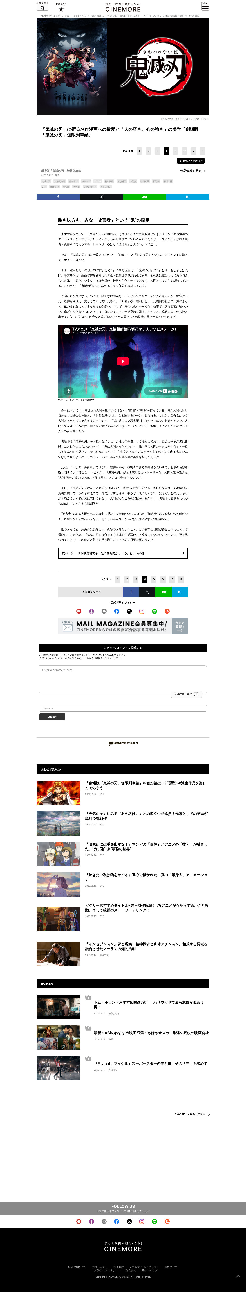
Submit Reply (183, 694)
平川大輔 (168, 181)
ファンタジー (90, 187)
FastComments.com (125, 742)
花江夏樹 (109, 181)
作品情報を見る (191, 170)
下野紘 (133, 181)
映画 (67, 16)
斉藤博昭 (113, 1069)
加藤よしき (114, 1013)
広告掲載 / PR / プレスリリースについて (153, 1267)
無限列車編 (59, 181)
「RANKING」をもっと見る (189, 1114)
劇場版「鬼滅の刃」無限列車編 (87, 16)
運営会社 (131, 1270)
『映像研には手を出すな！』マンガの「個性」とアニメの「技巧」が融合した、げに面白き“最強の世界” (146, 846)
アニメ (97, 181)
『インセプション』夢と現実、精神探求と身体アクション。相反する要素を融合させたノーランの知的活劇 (146, 946)
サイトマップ (150, 1270)
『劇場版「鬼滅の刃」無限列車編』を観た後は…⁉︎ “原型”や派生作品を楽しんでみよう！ (145, 785)
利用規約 (44, 654)
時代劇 (76, 187)
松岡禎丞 (144, 181)
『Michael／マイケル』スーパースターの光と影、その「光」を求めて (150, 1063)
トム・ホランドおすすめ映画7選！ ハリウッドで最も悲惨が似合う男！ (149, 1004)
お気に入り (61, 7)
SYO (57, 175)
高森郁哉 (104, 955)
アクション (105, 187)
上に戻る (238, 1276)
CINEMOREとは (77, 1267)
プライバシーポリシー (107, 1270)
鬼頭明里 (121, 181)
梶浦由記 (54, 187)
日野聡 (156, 181)
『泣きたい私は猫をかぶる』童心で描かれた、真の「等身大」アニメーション (146, 877)
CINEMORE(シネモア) (50, 16)
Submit (52, 717)
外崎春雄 (73, 181)
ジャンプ (86, 181)
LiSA (44, 187)
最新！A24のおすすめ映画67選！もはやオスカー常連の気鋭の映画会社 (151, 1033)
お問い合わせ (100, 1267)
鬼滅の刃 (46, 181)
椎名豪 (66, 187)
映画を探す (42, 6)
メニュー (205, 6)
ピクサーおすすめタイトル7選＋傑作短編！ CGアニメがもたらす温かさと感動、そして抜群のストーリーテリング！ (146, 907)
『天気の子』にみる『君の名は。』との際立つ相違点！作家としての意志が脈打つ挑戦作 (146, 816)
